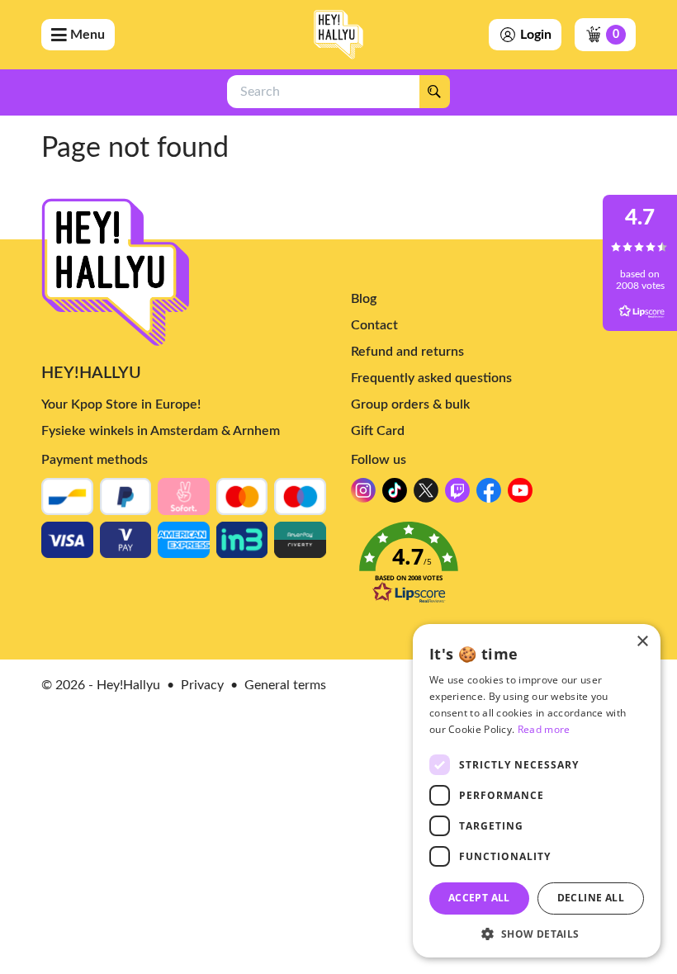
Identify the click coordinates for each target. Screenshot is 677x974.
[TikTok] (394, 495)
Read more (544, 729)
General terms (285, 685)
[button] (493, 567)
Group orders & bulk (410, 404)
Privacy (202, 685)
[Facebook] (488, 495)
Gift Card (378, 430)
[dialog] (536, 790)
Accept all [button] (479, 898)
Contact (374, 325)
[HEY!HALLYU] (338, 34)
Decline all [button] (590, 898)
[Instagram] (363, 495)
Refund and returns (407, 351)
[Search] (434, 91)
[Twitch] (457, 495)
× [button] (642, 642)
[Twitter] (426, 495)
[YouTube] (520, 495)
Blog (363, 298)
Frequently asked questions (431, 378)
